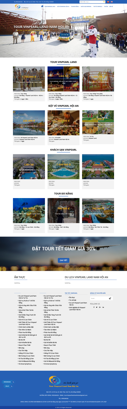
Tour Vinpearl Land (50, 6)
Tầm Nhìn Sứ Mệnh (25, 330)
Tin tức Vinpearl (97, 6)
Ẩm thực (72, 297)
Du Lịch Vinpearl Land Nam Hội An (78, 304)
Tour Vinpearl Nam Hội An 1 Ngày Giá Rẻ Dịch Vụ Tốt (63, 382)
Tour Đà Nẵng (75, 6)
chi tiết (64, 35)
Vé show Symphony (25, 364)
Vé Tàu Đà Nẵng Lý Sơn (26, 358)
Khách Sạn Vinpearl (86, 6)
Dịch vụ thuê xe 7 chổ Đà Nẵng (27, 302)
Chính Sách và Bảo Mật (26, 327)
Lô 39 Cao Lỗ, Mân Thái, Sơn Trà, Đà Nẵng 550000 (39, 2)
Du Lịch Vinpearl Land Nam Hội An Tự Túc (27, 297)
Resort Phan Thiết (24, 345)
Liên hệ (111, 6)
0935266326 (18, 2)
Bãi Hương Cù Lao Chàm (26, 356)
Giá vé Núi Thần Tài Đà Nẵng (26, 311)
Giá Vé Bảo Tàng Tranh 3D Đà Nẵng (27, 316)
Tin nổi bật (72, 300)
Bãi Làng (21, 348)
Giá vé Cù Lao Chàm (25, 320)
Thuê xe (106, 6)
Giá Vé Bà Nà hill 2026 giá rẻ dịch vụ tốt (28, 336)
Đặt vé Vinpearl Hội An (63, 6)
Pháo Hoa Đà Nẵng (25, 332)
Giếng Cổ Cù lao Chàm (26, 353)
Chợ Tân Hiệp (23, 350)
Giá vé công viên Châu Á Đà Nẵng (27, 306)
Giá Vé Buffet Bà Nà (25, 342)
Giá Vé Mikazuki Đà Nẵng (27, 361)
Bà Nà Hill (22, 340)
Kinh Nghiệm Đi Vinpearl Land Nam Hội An (77, 309)
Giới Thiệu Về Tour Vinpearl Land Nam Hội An (28, 323)
